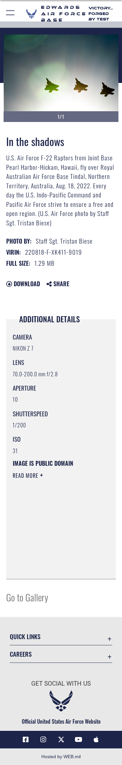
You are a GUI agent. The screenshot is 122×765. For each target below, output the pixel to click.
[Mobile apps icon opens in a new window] (96, 740)
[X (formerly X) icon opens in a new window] (61, 740)
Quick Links (25, 636)
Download (26, 283)
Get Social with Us (61, 683)
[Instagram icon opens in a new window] (43, 740)
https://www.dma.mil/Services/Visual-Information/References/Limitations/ (52, 558)
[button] (10, 14)
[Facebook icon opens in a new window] (26, 740)
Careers (21, 654)
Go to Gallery (27, 597)
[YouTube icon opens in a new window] (79, 740)
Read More (26, 475)
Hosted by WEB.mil (61, 756)
